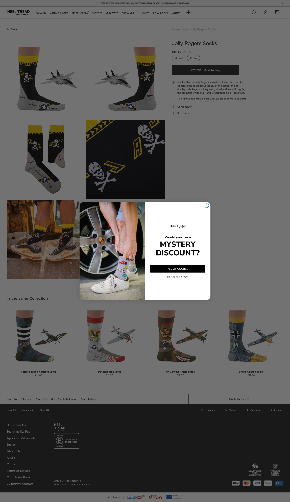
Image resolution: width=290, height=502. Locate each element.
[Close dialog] (207, 206)
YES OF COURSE (177, 269)
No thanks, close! (177, 277)
